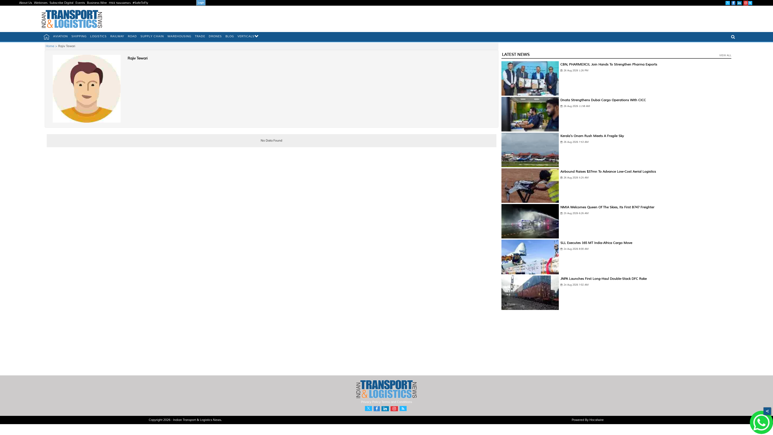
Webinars (41, 3)
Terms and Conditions (396, 402)
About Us (25, 3)
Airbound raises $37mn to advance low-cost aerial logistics (608, 172)
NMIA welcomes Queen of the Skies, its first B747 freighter (607, 207)
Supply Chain (152, 36)
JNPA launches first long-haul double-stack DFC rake (603, 279)
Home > (52, 46)
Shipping (79, 36)
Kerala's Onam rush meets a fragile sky (592, 136)
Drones (215, 36)
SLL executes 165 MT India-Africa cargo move (596, 243)
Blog (229, 36)
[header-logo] (72, 19)
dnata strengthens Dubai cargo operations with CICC (603, 100)
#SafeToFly (140, 3)
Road (132, 36)
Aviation (60, 36)
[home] (46, 37)
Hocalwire (596, 420)
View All (725, 55)
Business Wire (97, 3)
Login (201, 2)
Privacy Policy (371, 402)
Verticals (246, 36)
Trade (200, 36)
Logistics (98, 36)
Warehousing (179, 36)
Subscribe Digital (61, 3)
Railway (117, 36)
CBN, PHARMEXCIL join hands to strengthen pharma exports (608, 64)
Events (80, 3)
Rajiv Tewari (138, 58)
